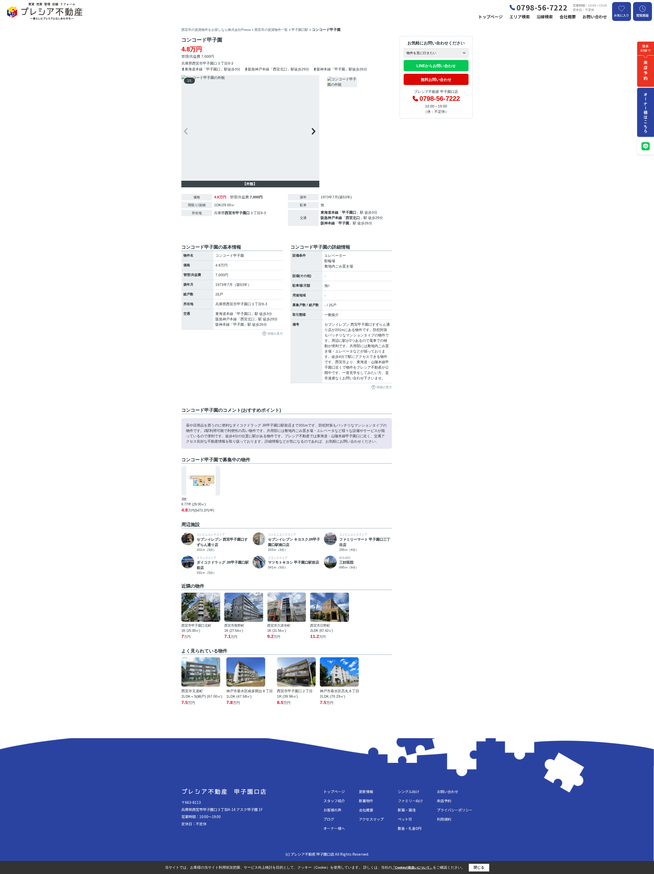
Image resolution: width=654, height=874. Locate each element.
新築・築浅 (407, 809)
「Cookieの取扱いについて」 (412, 867)
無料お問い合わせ (436, 79)
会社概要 (567, 16)
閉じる (479, 867)
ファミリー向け (410, 800)
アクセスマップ (371, 819)
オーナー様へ (334, 828)
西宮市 (197, 63)
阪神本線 (328, 223)
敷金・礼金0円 (409, 828)
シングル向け (408, 791)
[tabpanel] (359, 88)
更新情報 (366, 791)
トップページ (490, 16)
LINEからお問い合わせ (436, 66)
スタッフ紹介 (334, 800)
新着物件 (366, 800)
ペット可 (405, 819)
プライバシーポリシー (455, 809)
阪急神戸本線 (331, 218)
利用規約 (444, 819)
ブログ (328, 819)
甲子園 (343, 223)
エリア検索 (519, 16)
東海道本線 (329, 212)
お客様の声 (332, 809)
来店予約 (444, 800)
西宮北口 (353, 218)
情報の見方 (275, 333)
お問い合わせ (594, 16)
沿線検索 (544, 16)
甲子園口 (210, 63)
